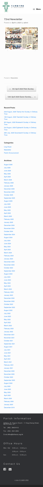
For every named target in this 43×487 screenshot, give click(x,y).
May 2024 (7, 246)
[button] (7, 50)
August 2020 (8, 383)
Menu (38, 9)
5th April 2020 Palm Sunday (21, 89)
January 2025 (8, 222)
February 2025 (9, 219)
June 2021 (7, 353)
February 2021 (9, 365)
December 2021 (9, 334)
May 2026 (7, 174)
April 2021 (7, 359)
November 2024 (9, 228)
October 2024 (8, 231)
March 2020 (8, 398)
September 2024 (9, 234)
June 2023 (7, 280)
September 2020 (9, 380)
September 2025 (9, 198)
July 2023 (7, 277)
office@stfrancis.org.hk (15, 434)
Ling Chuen (7, 147)
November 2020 (9, 374)
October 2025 (8, 195)
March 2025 (8, 216)
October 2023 (8, 268)
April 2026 (7, 177)
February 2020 (9, 401)
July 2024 (7, 240)
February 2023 (9, 292)
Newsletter (14, 78)
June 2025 (7, 207)
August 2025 (8, 201)
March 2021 (8, 362)
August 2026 (8, 164)
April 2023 (7, 286)
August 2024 (8, 237)
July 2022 (7, 313)
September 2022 (9, 307)
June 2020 (7, 389)
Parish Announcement (11, 153)
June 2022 (7, 316)
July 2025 (7, 204)
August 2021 (8, 347)
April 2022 (7, 322)
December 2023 (9, 262)
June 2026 (7, 170)
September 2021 (9, 344)
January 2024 (8, 259)
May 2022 (7, 319)
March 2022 (8, 325)
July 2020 (7, 386)
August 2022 (8, 310)
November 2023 (9, 265)
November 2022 (9, 301)
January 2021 (8, 368)
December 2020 (9, 371)
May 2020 (7, 392)
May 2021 (7, 356)
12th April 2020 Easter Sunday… (22, 97)
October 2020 (8, 377)
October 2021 (8, 341)
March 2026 (8, 180)
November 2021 (9, 338)
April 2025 (7, 213)
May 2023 (7, 283)
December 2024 (9, 225)
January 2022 (8, 331)
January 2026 (8, 186)
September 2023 (9, 271)
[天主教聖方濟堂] (13, 7)
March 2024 (8, 253)
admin (26, 22)
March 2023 (8, 289)
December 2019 (9, 407)
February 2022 (9, 328)
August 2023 (8, 274)
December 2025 (9, 189)
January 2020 (8, 404)
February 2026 (9, 183)
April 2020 (7, 395)
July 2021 (7, 350)
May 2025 (7, 210)
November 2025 (9, 192)
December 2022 (9, 298)
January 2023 (8, 295)
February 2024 (9, 256)
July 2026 (7, 167)
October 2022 (8, 304)
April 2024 (7, 249)
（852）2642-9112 (12, 427)
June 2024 (7, 243)
